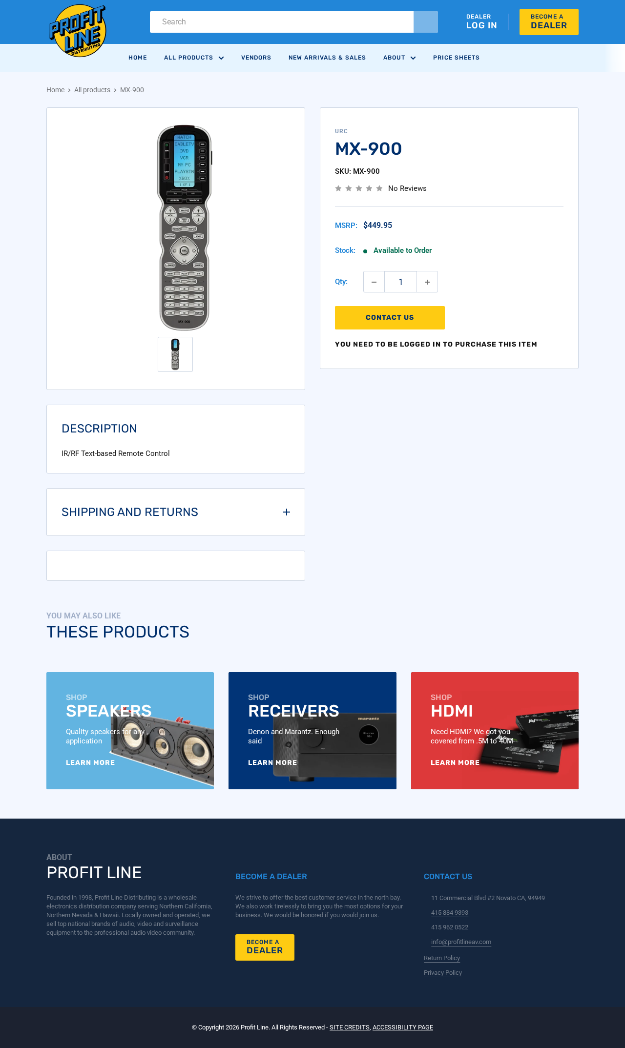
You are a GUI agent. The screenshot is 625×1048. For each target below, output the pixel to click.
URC (341, 131)
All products (92, 90)
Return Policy (442, 958)
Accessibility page (403, 1027)
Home (137, 57)
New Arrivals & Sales (327, 57)
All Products (188, 57)
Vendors (256, 57)
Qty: (341, 282)
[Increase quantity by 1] (427, 282)
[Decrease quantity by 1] (374, 282)
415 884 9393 (449, 912)
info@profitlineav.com (461, 941)
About (394, 57)
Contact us (390, 318)
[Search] (426, 22)
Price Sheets (456, 57)
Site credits (350, 1027)
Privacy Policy (443, 972)
